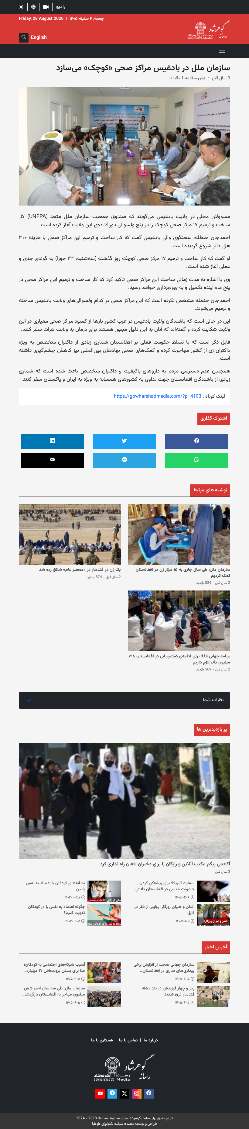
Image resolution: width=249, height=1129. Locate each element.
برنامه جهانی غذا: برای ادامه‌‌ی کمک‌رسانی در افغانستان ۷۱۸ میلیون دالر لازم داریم (179, 659)
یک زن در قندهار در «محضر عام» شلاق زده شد (80, 569)
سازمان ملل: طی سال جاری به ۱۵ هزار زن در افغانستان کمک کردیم (183, 572)
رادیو (60, 7)
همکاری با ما (102, 1040)
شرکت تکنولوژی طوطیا (107, 1124)
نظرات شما (213, 700)
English (39, 38)
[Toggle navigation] (222, 51)
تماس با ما (128, 1040)
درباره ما (151, 1040)
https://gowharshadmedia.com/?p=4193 (157, 396)
